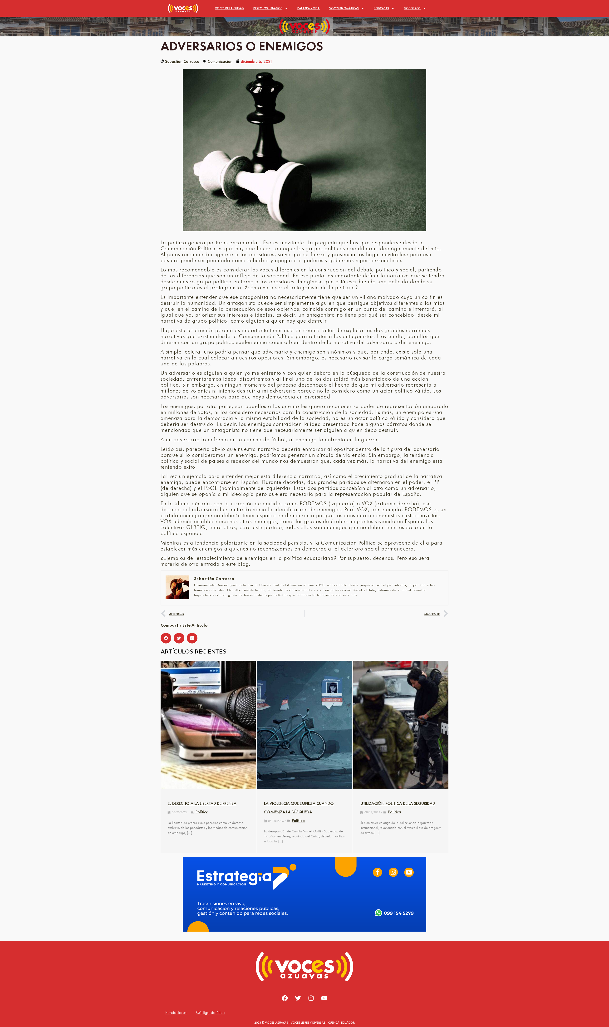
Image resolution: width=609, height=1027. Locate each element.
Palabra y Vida (308, 8)
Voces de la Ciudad (229, 8)
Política (202, 812)
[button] (166, 638)
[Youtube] (324, 998)
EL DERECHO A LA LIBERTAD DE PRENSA (202, 803)
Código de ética (210, 1012)
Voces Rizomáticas (344, 8)
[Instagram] (311, 998)
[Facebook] (285, 998)
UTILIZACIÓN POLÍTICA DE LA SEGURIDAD (397, 803)
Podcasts (381, 8)
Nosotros (412, 8)
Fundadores (176, 1012)
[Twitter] (298, 998)
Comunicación (220, 61)
